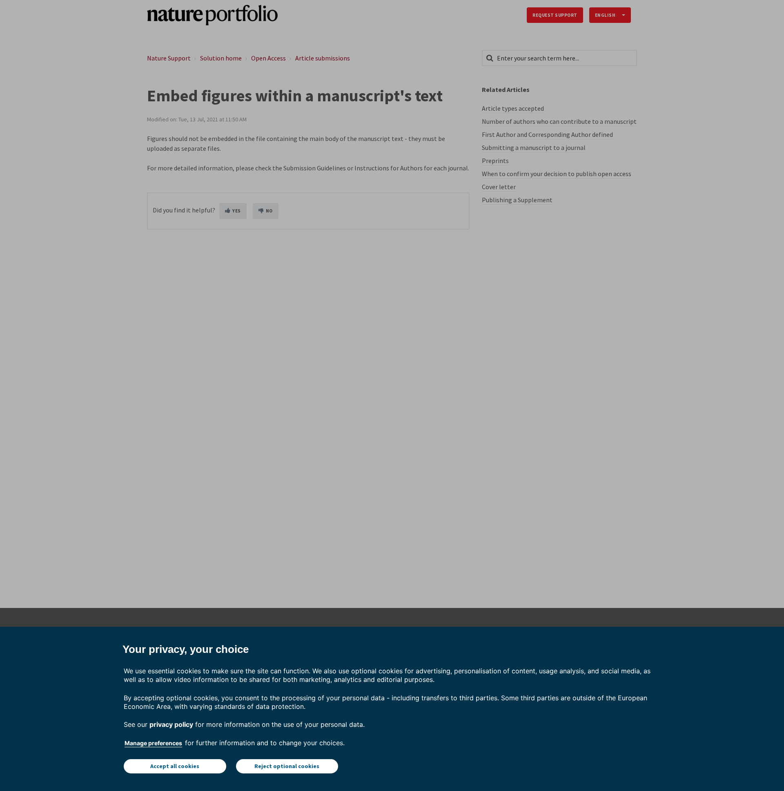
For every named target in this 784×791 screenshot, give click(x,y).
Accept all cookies (174, 766)
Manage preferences (153, 743)
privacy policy (171, 724)
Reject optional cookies (286, 766)
